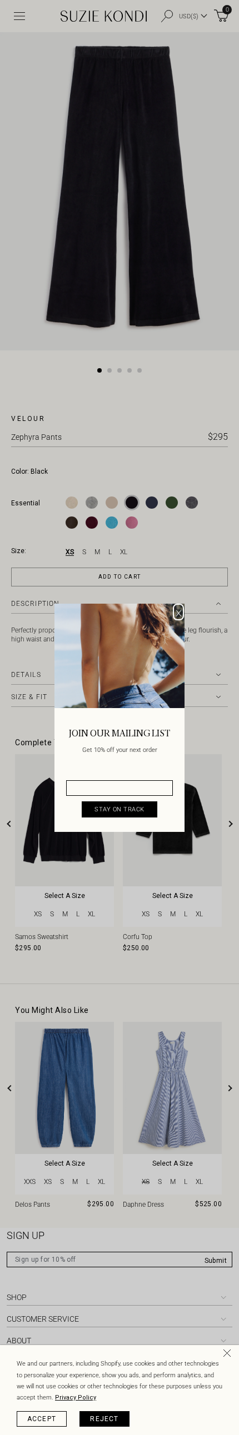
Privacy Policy (75, 1397)
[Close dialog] (178, 612)
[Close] (229, 1355)
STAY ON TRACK (119, 809)
